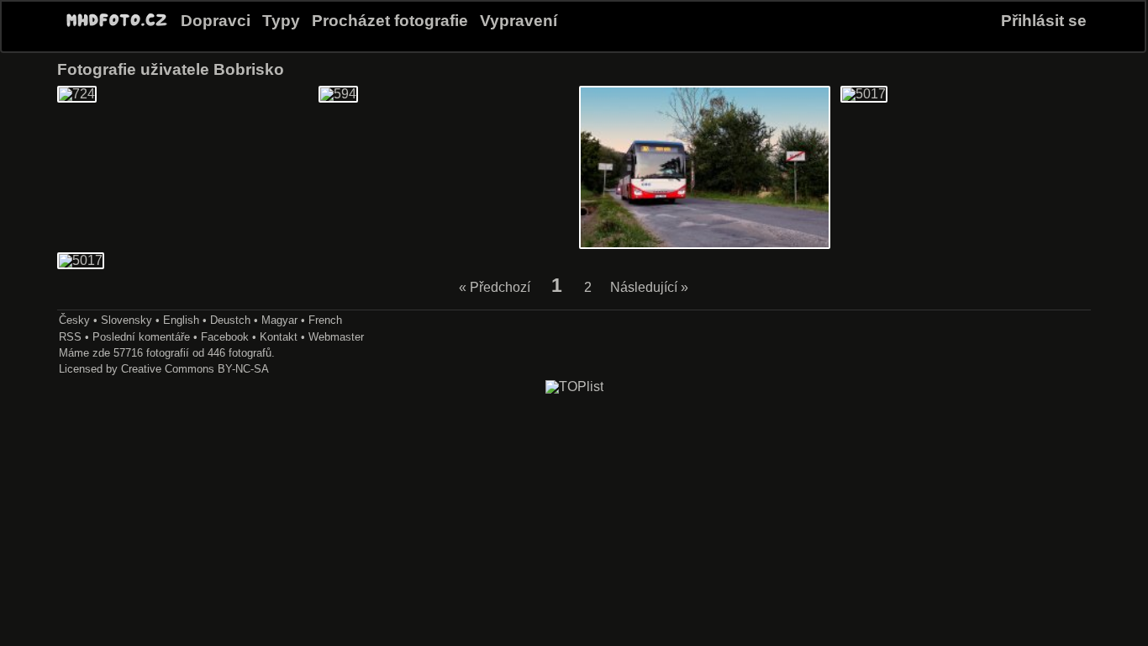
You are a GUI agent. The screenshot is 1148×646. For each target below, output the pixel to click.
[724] (77, 94)
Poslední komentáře (141, 337)
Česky (74, 320)
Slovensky (126, 320)
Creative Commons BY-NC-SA (195, 369)
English (181, 320)
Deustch (230, 320)
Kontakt (279, 337)
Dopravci (215, 20)
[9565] (704, 244)
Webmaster (336, 337)
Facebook (225, 337)
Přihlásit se (1044, 20)
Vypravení (518, 20)
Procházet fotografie (390, 20)
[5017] (863, 94)
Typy (281, 20)
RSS (70, 337)
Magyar (279, 320)
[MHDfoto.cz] (117, 27)
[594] (338, 94)
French (325, 320)
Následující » (649, 287)
